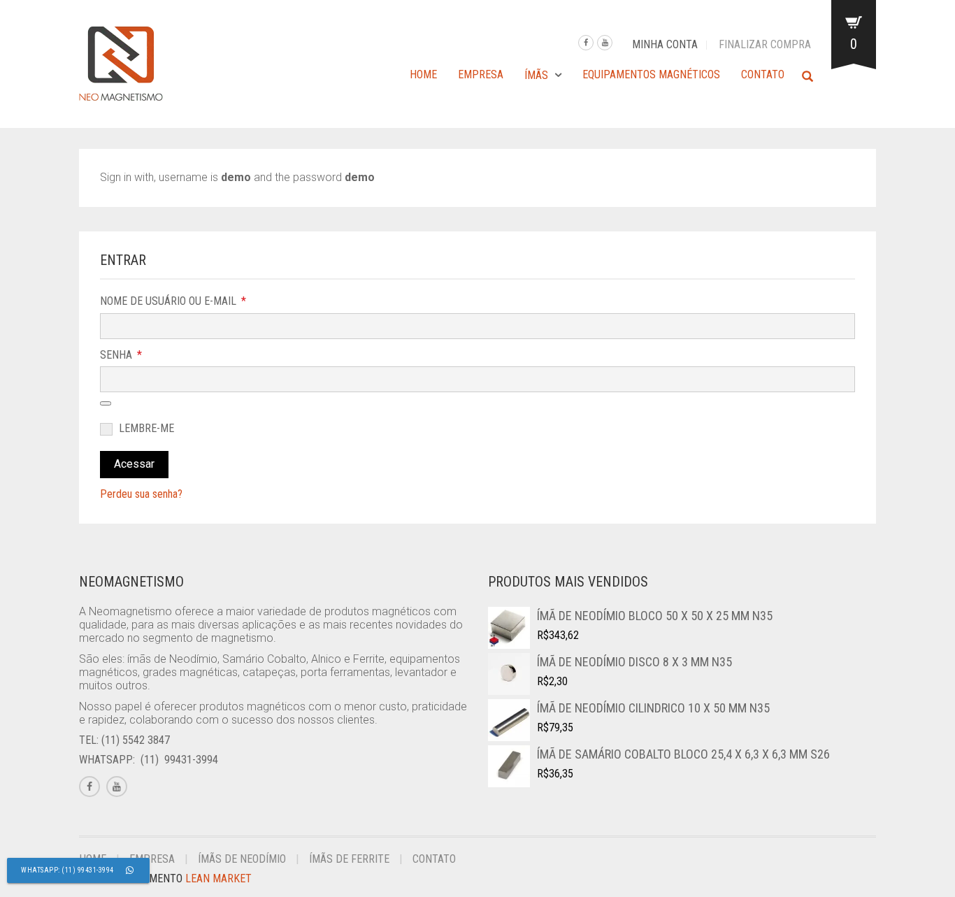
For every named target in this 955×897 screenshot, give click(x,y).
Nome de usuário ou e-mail (174, 301)
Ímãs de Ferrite (349, 859)
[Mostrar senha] (105, 403)
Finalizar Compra (765, 44)
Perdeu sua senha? (141, 494)
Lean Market (218, 878)
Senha (122, 354)
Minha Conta (665, 44)
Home (423, 74)
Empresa (480, 74)
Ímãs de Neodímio (242, 859)
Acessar (134, 464)
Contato (762, 74)
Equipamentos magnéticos (651, 74)
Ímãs (536, 75)
